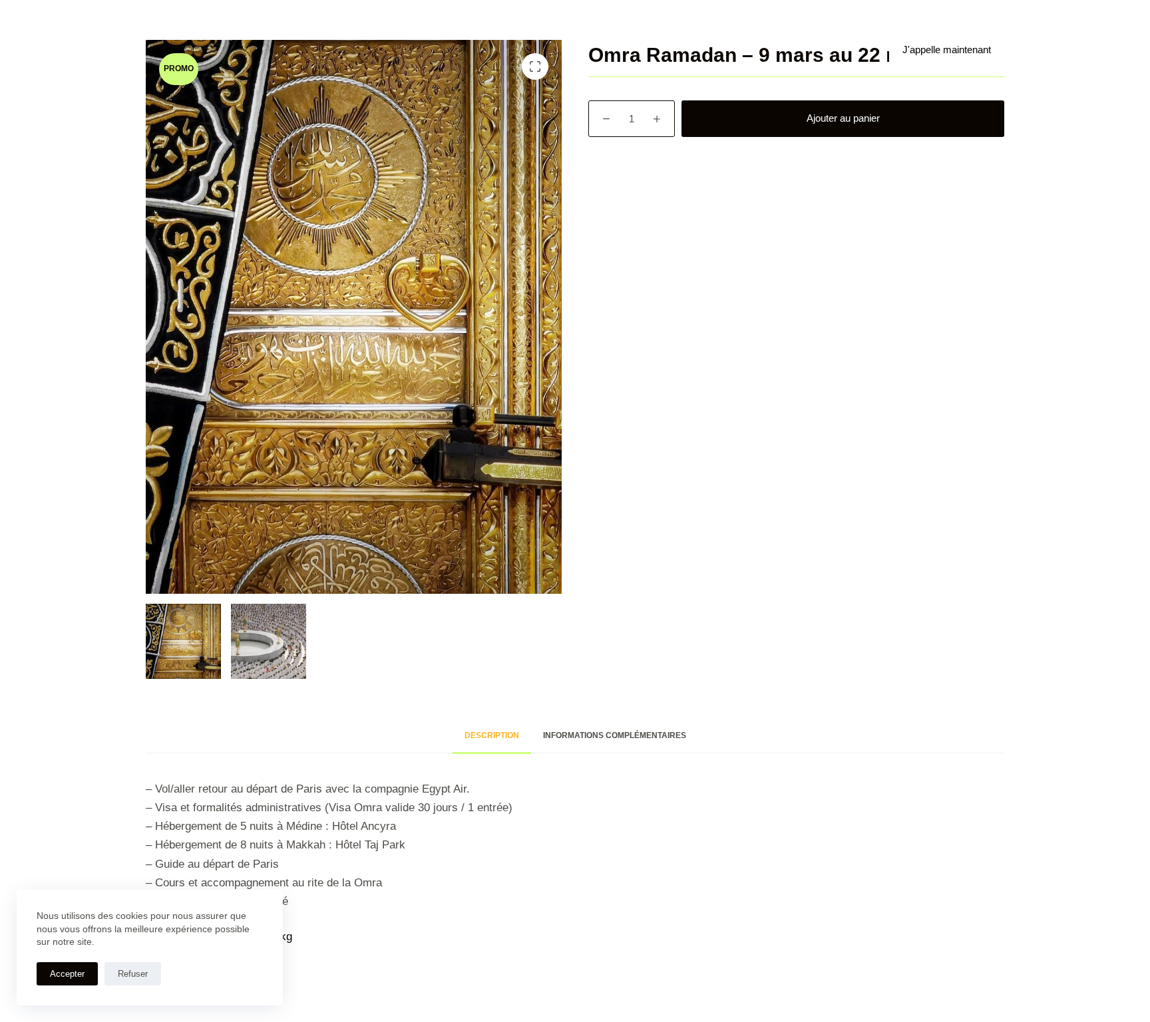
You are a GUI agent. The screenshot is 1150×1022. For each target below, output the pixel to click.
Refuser (133, 974)
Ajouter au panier (843, 118)
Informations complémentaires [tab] (614, 735)
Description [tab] (492, 735)
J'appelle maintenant (946, 49)
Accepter (67, 974)
